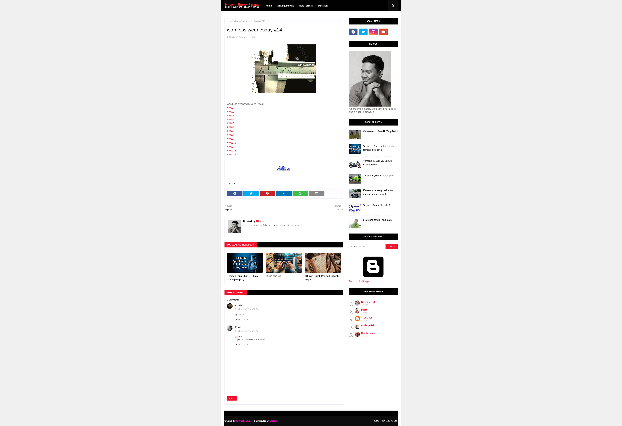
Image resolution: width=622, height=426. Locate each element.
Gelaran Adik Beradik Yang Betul (380, 131)
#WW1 (231, 107)
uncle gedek (367, 325)
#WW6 (231, 127)
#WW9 (231, 138)
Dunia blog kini (273, 276)
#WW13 (231, 154)
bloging (237, 20)
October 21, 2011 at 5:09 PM (246, 309)
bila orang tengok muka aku (377, 219)
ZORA (238, 305)
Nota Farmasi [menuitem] (306, 5)
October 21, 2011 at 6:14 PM (246, 331)
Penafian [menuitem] (323, 5)
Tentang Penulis (390, 421)
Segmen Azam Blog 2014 (376, 205)
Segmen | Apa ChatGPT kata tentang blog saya (242, 278)
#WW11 (231, 146)
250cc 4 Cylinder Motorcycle (378, 175)
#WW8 (231, 135)
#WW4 (231, 119)
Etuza (364, 309)
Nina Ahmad (368, 302)
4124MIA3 (366, 317)
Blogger (273, 420)
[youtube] (383, 32)
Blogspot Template (244, 420)
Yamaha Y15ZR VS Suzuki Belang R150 (377, 162)
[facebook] (353, 32)
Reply (238, 319)
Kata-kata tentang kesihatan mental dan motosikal (378, 192)
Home (229, 20)
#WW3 (231, 115)
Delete (245, 319)
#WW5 (231, 123)
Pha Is (232, 37)
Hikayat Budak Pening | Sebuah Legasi (322, 278)
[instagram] (373, 32)
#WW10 (231, 142)
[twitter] (363, 32)
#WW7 (231, 131)
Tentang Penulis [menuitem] (285, 5)
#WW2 (231, 111)
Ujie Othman (368, 333)
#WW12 (231, 150)
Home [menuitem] (268, 5)
